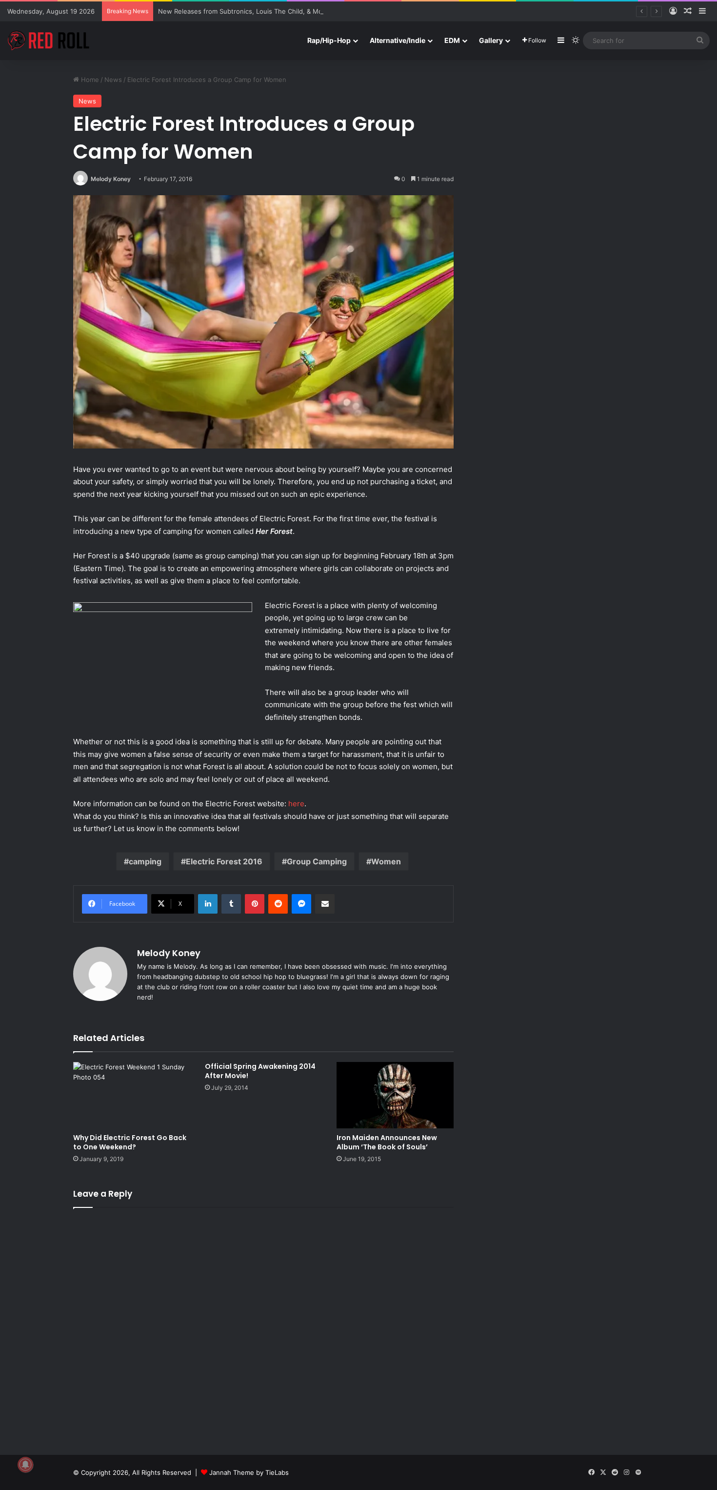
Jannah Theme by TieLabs (249, 1472)
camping (145, 861)
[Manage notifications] (25, 1464)
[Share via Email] (325, 904)
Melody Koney (111, 179)
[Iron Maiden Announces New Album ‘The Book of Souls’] (395, 1095)
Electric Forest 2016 (224, 861)
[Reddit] (278, 904)
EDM (452, 40)
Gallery (491, 40)
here (296, 803)
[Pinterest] (254, 904)
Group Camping (317, 861)
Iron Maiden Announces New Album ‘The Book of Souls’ (387, 1142)
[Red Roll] (48, 40)
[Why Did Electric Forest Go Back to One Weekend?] (131, 1095)
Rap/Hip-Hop (329, 40)
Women (386, 861)
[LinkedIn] (208, 904)
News (113, 79)
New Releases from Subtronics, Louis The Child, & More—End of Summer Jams (278, 11)
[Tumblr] (231, 904)
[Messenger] (301, 904)
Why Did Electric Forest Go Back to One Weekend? (129, 1142)
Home (89, 79)
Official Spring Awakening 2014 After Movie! (260, 1071)
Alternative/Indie (397, 40)
